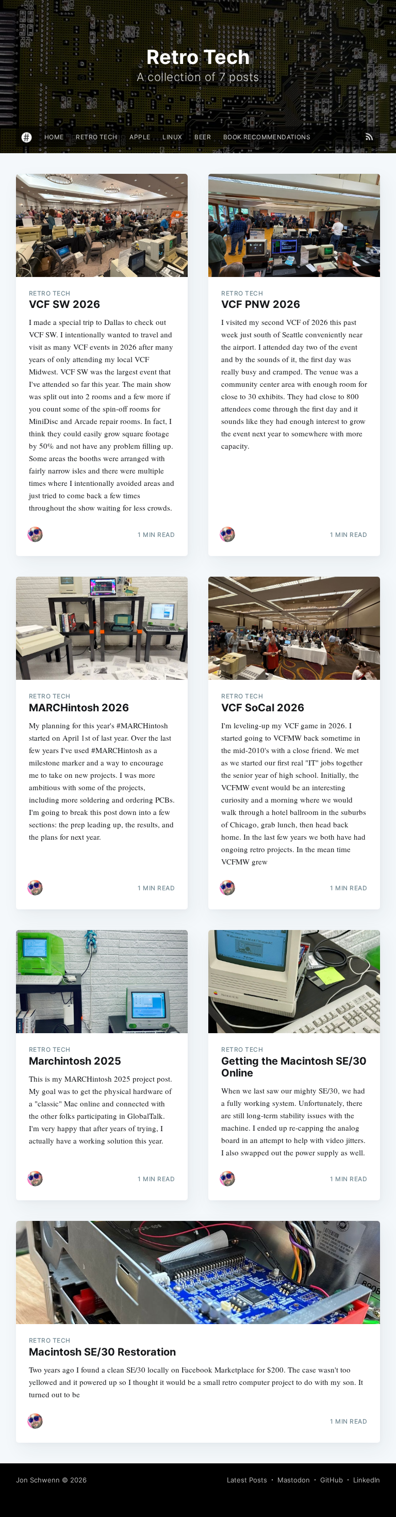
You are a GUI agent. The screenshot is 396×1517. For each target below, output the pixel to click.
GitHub (331, 1480)
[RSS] (369, 137)
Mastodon (293, 1480)
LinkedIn (366, 1480)
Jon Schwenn (38, 1480)
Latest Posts (247, 1480)
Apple (139, 137)
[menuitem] (54, 137)
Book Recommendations (266, 137)
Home (54, 137)
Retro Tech (96, 137)
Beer (202, 137)
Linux (172, 137)
